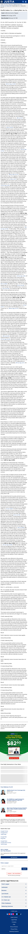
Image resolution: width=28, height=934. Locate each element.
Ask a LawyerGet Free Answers (6, 850)
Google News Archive (6, 842)
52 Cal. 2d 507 (9, 508)
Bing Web (3, 838)
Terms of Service (14, 926)
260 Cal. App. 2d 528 (10, 84)
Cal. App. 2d (3, 5)
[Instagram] (13, 914)
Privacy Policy (14, 929)
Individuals (5, 887)
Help (14, 924)
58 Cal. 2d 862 (4, 284)
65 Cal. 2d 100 (20, 285)
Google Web (4, 837)
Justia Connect (14, 917)
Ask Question (14, 857)
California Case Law (17, 4)
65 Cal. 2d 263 (6, 288)
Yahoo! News (4, 844)
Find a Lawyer (5, 863)
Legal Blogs (3, 834)
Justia (2, 4)
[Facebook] (11, 914)
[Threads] (15, 914)
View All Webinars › (14, 815)
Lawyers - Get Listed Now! (14, 873)
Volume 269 (9, 5)
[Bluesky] (17, 914)
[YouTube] (9, 914)
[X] (19, 914)
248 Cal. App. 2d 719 (13, 174)
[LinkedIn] (7, 914)
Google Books (4, 832)
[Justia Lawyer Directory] (20, 914)
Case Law (10, 4)
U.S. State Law (6, 900)
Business (4, 890)
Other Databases (6, 903)
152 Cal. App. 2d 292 (5, 339)
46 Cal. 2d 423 (9, 127)
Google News (4, 841)
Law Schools (5, 893)
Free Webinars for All (7, 787)
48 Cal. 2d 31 (20, 118)
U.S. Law (6, 4)
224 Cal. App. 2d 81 (5, 185)
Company (14, 922)
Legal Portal (14, 919)
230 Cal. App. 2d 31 (20, 362)
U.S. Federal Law (6, 897)
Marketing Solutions (7, 906)
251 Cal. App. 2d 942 (7, 544)
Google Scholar (4, 831)
